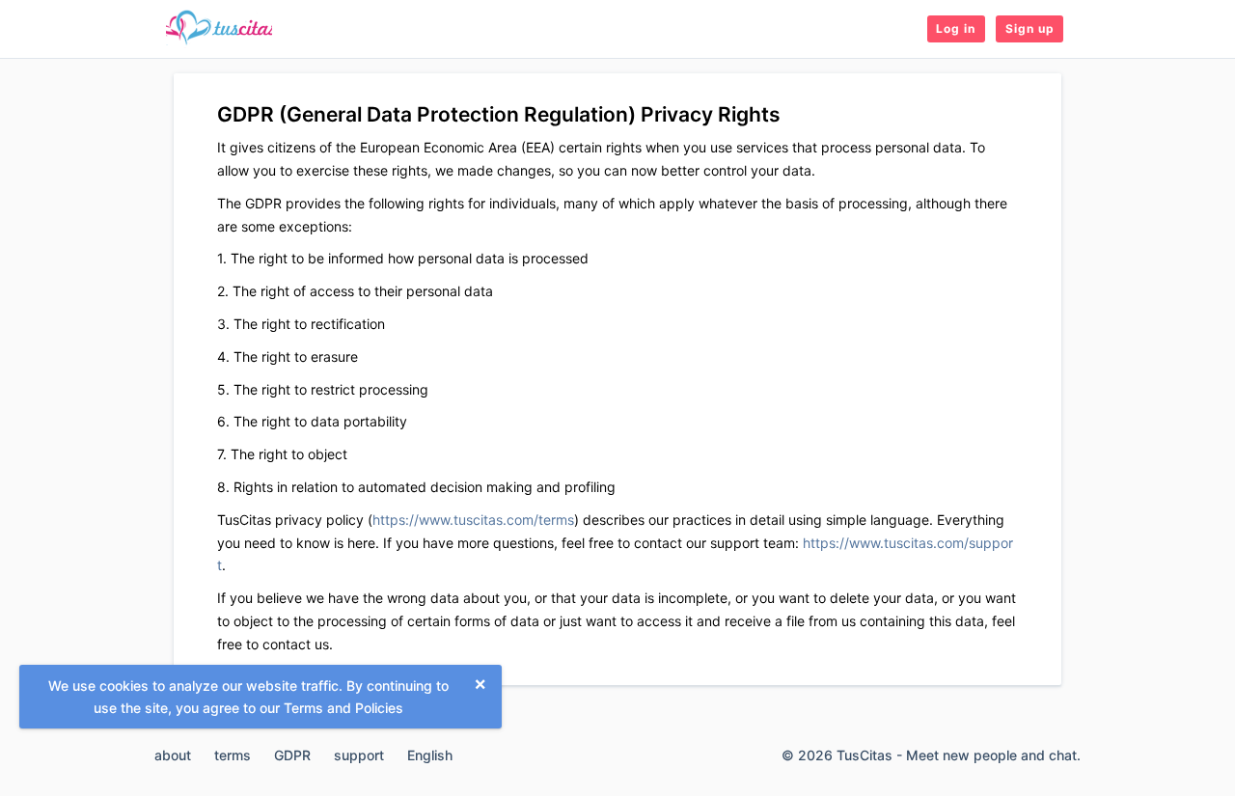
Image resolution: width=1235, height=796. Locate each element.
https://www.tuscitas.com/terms (473, 519)
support (359, 755)
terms (232, 755)
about (172, 755)
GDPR (292, 755)
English (430, 755)
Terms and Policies (343, 708)
